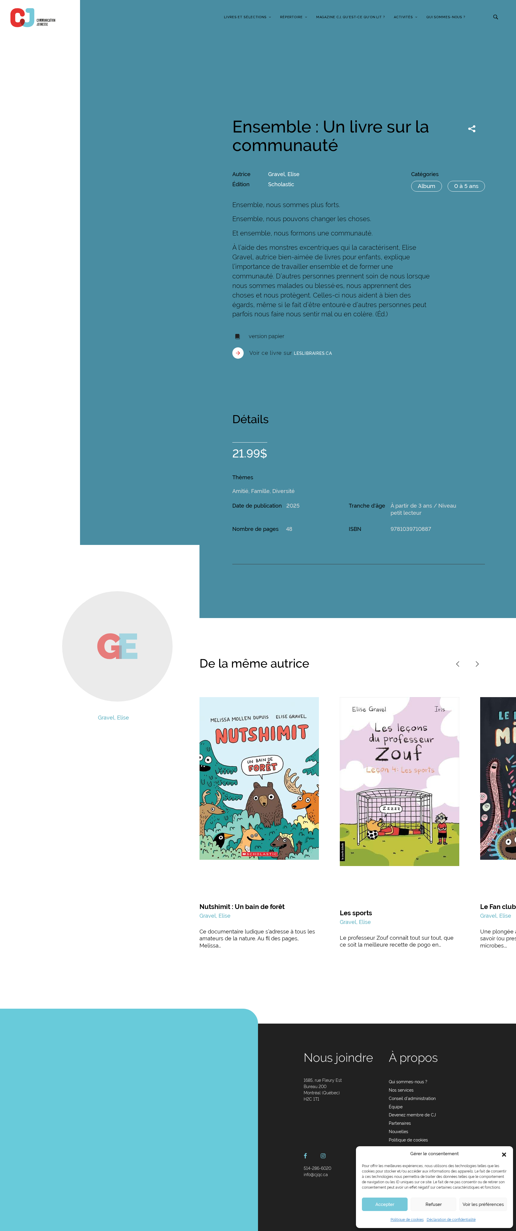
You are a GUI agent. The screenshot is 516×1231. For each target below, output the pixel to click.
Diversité (283, 491)
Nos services (401, 1090)
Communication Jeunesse (32, 17)
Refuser (434, 1204)
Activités (403, 17)
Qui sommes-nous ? (445, 17)
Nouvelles (398, 1131)
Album (426, 186)
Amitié (240, 491)
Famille (260, 491)
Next (477, 664)
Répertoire (291, 17)
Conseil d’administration (412, 1098)
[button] (504, 1154)
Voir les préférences (483, 1204)
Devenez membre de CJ (412, 1115)
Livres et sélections (245, 17)
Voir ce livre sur (290, 353)
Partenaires (400, 1123)
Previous (457, 664)
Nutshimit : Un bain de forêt (242, 906)
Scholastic (281, 184)
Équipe (396, 1106)
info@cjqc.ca (316, 1174)
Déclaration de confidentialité (451, 1220)
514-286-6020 (317, 1168)
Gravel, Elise (284, 174)
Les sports (356, 913)
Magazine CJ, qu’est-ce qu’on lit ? (350, 17)
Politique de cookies (407, 1220)
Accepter (384, 1204)
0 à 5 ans (466, 186)
